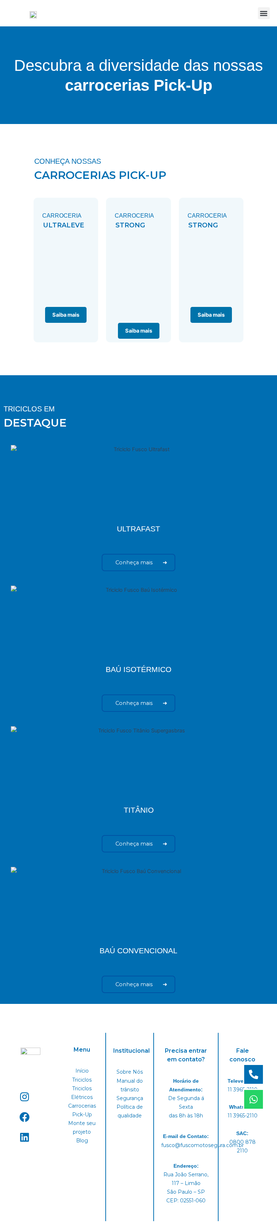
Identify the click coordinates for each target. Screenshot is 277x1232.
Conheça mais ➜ (138, 562)
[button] (264, 13)
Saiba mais (65, 315)
